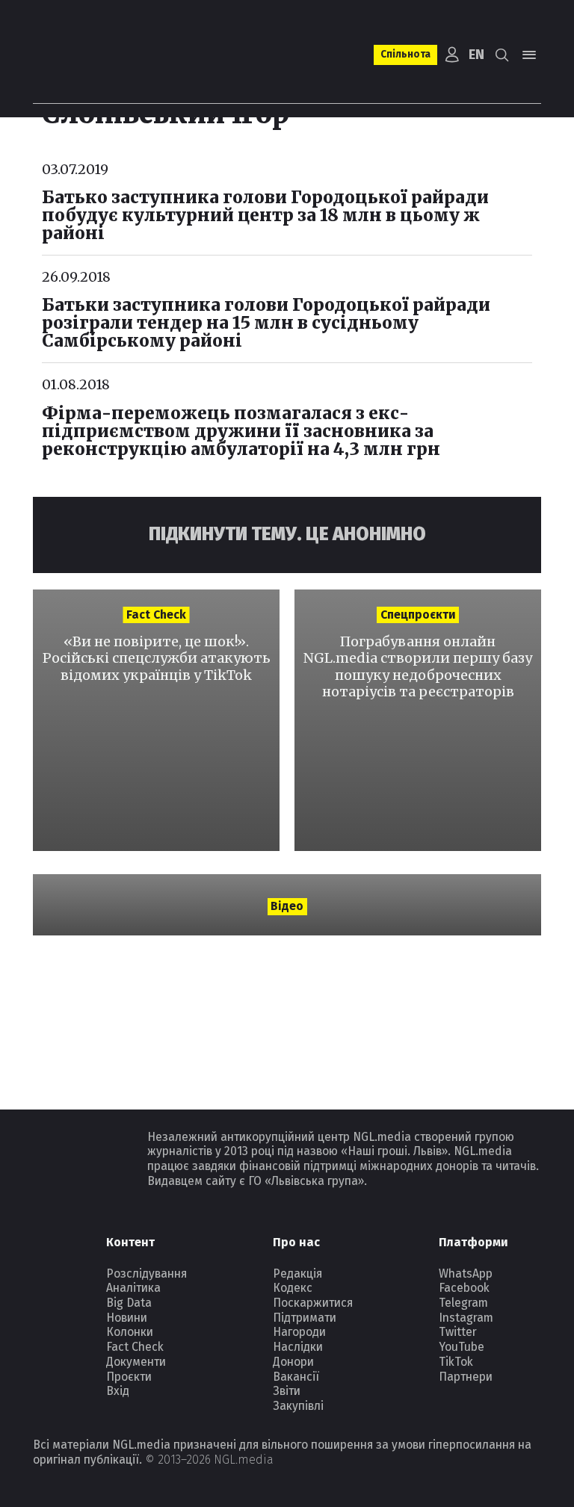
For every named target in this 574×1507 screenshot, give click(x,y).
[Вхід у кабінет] (451, 55)
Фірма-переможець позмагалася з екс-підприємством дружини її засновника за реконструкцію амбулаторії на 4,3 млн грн (241, 431)
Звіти (286, 1391)
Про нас (296, 1242)
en (476, 54)
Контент (130, 1242)
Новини (126, 1317)
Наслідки (298, 1347)
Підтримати (304, 1317)
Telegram (463, 1303)
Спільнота (405, 54)
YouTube (461, 1347)
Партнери (466, 1377)
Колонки (129, 1332)
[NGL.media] (93, 54)
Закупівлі (298, 1406)
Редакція (297, 1273)
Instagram (466, 1317)
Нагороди (299, 1332)
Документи (136, 1362)
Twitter (458, 1332)
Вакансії (296, 1377)
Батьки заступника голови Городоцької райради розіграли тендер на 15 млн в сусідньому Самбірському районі (266, 322)
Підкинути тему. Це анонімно (287, 534)
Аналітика (133, 1288)
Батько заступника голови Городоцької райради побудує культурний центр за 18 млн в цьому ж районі (265, 215)
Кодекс (292, 1288)
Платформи (473, 1242)
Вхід (117, 1391)
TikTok (456, 1362)
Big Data (129, 1303)
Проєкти (129, 1377)
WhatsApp (466, 1273)
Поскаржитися (313, 1303)
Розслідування (146, 1273)
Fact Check (135, 1347)
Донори (293, 1362)
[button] (502, 55)
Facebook (464, 1288)
